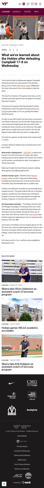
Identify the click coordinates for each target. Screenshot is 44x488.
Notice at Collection (22, 469)
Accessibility (22, 436)
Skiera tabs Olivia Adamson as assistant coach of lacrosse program (19, 291)
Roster (27, 12)
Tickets (28, 4)
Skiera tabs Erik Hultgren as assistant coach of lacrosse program (17, 367)
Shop (32, 4)
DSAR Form (22, 460)
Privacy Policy (22, 446)
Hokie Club (24, 4)
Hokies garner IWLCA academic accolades (20, 329)
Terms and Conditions (22, 455)
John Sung (33, 214)
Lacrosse (5, 45)
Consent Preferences (22, 451)
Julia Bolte (27, 153)
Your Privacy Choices (22, 464)
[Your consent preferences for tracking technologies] (4, 484)
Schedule (16, 12)
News (36, 12)
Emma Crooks (25, 86)
